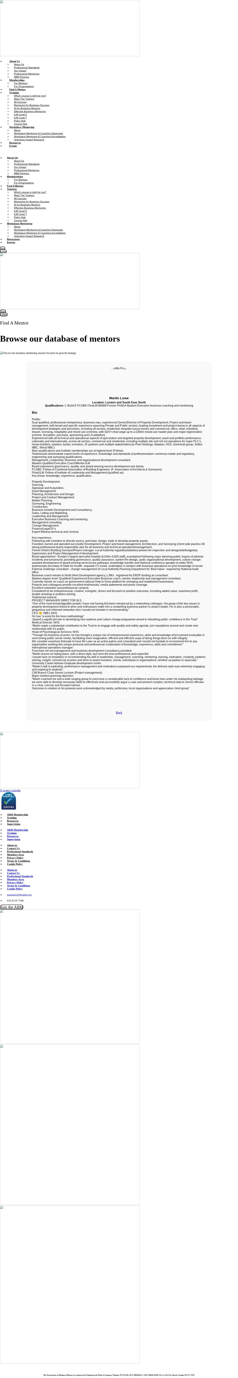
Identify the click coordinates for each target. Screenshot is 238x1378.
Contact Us (13, 848)
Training (14, 92)
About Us (14, 61)
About (17, 130)
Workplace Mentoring (21, 127)
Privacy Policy (15, 857)
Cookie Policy (15, 864)
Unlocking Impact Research (29, 139)
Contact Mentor (119, 697)
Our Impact (20, 70)
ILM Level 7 (20, 117)
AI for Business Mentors (27, 108)
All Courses (20, 102)
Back (119, 712)
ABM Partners (21, 173)
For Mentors (21, 83)
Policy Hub (20, 120)
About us (12, 845)
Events (13, 146)
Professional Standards (27, 67)
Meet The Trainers (24, 98)
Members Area (15, 854)
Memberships (17, 80)
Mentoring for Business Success (31, 105)
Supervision (13, 824)
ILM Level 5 (20, 114)
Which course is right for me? (30, 95)
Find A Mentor (15, 186)
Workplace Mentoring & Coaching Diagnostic (38, 133)
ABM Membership (17, 814)
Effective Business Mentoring (30, 111)
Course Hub (20, 220)
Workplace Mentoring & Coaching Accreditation (40, 136)
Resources (13, 239)
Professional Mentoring (26, 73)
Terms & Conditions (18, 861)
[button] (77, 151)
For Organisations (24, 182)
